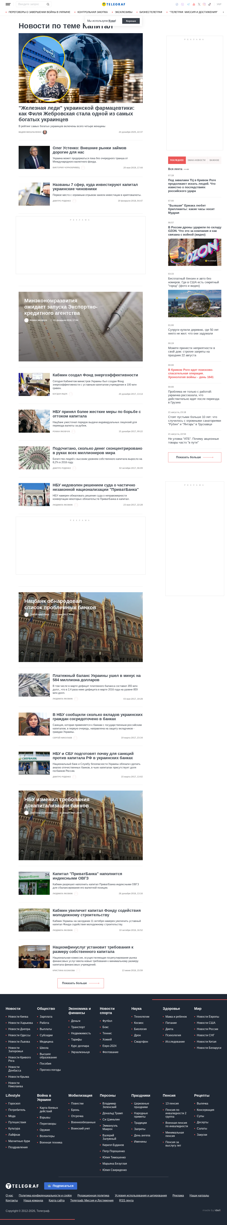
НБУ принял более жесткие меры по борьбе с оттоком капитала (97, 414)
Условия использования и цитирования (141, 1195)
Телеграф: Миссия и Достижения (92, 1200)
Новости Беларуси (209, 1047)
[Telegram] (188, 4)
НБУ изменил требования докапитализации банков (57, 802)
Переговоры (48, 1123)
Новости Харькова (20, 1022)
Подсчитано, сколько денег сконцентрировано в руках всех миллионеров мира (97, 450)
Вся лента (175, 169)
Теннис (107, 1033)
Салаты (202, 1128)
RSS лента (126, 1200)
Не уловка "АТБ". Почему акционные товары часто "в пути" (193, 440)
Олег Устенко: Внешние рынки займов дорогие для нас (89, 150)
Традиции (140, 1122)
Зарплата (46, 1016)
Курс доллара (80, 1045)
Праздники (140, 1095)
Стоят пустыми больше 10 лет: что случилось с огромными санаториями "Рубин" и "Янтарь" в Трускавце (194, 420)
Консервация (205, 1109)
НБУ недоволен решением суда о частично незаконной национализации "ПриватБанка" (96, 487)
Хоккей (107, 1039)
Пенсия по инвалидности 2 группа (175, 1113)
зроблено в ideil (211, 1210)
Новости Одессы (19, 1035)
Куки (112, 20)
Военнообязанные (83, 1122)
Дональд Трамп (113, 1113)
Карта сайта (57, 1200)
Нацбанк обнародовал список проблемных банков (60, 604)
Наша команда (33, 1200)
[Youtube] (194, 4)
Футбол (107, 1020)
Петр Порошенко (114, 1151)
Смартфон (141, 1041)
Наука (136, 1009)
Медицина (46, 1041)
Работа (44, 1022)
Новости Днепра (19, 1029)
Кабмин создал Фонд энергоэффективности (95, 375)
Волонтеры (47, 1136)
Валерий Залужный (109, 1137)
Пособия (45, 1063)
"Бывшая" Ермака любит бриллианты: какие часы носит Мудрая (191, 209)
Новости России (207, 1029)
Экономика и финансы (79, 1011)
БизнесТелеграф (151, 12)
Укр (219, 4)
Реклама (178, 1195)
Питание (171, 1022)
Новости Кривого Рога (19, 1059)
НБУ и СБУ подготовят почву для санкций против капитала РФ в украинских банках (93, 756)
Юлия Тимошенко (114, 1157)
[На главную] (113, 4)
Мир (197, 1009)
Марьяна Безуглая (115, 1163)
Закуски (202, 1134)
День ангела (142, 1135)
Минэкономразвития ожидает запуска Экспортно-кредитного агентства (61, 307)
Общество (46, 1009)
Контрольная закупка (92, 12)
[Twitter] (199, 4)
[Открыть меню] (8, 4)
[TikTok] (209, 4)
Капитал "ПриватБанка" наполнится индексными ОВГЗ (87, 876)
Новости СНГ (206, 1035)
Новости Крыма (18, 1076)
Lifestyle (13, 1095)
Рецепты (201, 1095)
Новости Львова (19, 1041)
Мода (11, 1116)
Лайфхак (14, 1134)
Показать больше (74, 983)
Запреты (139, 1129)
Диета (169, 1029)
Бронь (75, 1109)
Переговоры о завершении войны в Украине (39, 12)
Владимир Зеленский (109, 1105)
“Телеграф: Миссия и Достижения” (194, 12)
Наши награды (199, 1195)
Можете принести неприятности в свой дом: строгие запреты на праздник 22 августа (191, 351)
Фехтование (110, 1052)
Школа (44, 1047)
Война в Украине (44, 1097)
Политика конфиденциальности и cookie (45, 1195)
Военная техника (51, 1142)
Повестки (77, 1103)
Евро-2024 (110, 1045)
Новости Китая (206, 1041)
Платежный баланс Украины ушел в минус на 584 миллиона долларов (97, 678)
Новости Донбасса (14, 1068)
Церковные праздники (141, 1105)
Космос (139, 1022)
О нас (9, 1195)
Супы (200, 1116)
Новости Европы (208, 1016)
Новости (13, 1009)
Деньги (75, 1020)
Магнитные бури (19, 1141)
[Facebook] (176, 4)
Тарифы (76, 1039)
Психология (173, 1035)
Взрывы (45, 1117)
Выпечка (202, 1103)
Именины (140, 1141)
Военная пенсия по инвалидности (176, 1124)
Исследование (175, 1041)
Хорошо (131, 20)
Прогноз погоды (50, 1069)
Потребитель (16, 1109)
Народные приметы (141, 1115)
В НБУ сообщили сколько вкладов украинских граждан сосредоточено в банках (98, 717)
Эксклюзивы (123, 12)
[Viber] (182, 4)
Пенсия (169, 1095)
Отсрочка (77, 1116)
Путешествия (17, 1122)
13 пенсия (172, 1103)
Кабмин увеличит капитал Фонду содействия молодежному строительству (97, 912)
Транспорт (78, 1027)
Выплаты (46, 1029)
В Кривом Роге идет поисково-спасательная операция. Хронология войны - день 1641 (191, 373)
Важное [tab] (214, 160)
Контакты (12, 1200)
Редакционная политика (93, 1195)
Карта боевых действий (49, 1109)
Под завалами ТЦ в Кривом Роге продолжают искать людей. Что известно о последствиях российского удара (192, 185)
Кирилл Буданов (113, 1144)
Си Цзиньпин (111, 1119)
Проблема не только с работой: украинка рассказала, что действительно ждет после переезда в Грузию (193, 397)
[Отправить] (47, 4)
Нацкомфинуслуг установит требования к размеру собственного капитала (93, 949)
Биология (140, 1029)
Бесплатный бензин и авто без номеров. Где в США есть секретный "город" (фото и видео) (193, 282)
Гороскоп (14, 1103)
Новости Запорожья (15, 1049)
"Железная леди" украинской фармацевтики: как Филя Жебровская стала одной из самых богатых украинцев (77, 113)
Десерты (202, 1122)
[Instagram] (204, 4)
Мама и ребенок (176, 1016)
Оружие (45, 1129)
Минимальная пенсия (174, 1134)
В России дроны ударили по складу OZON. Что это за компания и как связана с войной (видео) (194, 231)
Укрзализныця (80, 1052)
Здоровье (171, 1009)
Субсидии (46, 1035)
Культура (14, 1128)
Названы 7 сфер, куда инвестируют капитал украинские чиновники (95, 187)
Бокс (106, 1027)
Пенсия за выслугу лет (173, 1144)
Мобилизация (80, 1095)
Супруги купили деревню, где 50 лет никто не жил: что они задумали (193, 331)
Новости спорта (107, 1011)
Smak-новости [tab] (197, 160)
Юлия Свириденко (115, 1169)
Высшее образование (48, 1056)
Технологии (141, 1016)
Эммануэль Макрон (110, 1127)
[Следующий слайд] (223, 12)
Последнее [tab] (177, 160)
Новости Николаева (15, 1084)
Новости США (206, 1022)
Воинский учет (80, 1128)
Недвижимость (81, 1033)
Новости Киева (18, 1016)
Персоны (108, 1095)
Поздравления (18, 1147)
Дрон (137, 1035)
